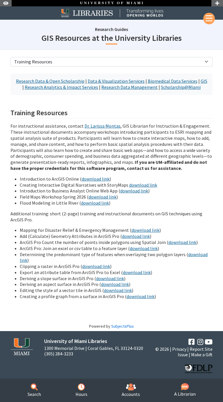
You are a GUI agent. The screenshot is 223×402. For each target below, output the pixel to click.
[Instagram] (200, 341)
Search (34, 394)
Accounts (131, 394)
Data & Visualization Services (116, 81)
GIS (204, 81)
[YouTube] (209, 341)
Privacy (179, 349)
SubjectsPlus (122, 326)
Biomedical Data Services (172, 81)
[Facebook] (191, 341)
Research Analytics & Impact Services (61, 87)
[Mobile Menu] (209, 18)
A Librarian (185, 394)
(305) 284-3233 (58, 354)
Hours (81, 394)
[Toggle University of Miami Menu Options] (217, 3)
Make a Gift (202, 354)
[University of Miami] (21, 346)
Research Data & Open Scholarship (50, 81)
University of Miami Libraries (75, 341)
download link (95, 179)
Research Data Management (129, 87)
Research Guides (111, 29)
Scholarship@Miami (181, 87)
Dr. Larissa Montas (102, 126)
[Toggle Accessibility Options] (6, 3)
